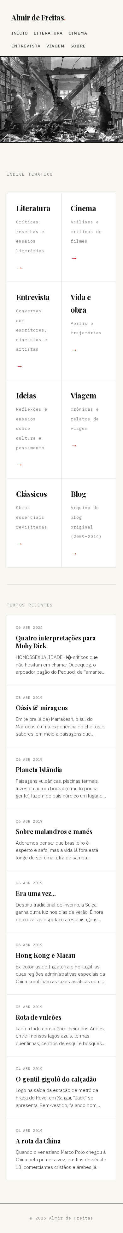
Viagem (55, 46)
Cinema (77, 33)
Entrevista (26, 46)
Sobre (77, 46)
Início (19, 33)
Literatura (48, 33)
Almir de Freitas (38, 17)
